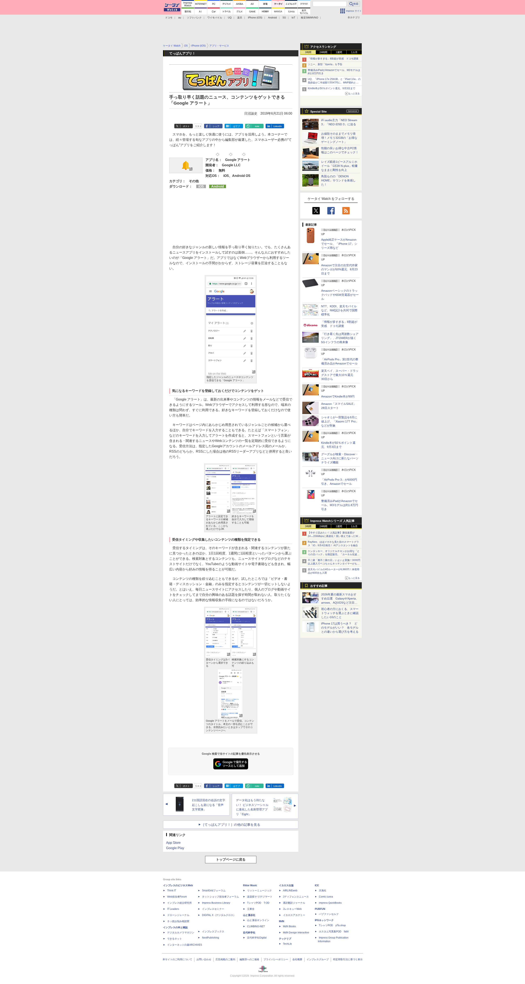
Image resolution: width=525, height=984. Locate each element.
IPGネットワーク (324, 920)
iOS (201, 186)
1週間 (339, 52)
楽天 (239, 17)
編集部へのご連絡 (249, 959)
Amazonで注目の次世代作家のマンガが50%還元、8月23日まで (339, 269)
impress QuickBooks (330, 902)
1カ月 (354, 52)
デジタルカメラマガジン (180, 932)
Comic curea (326, 896)
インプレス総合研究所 (179, 902)
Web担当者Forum (177, 896)
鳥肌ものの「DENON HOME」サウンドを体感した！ (338, 180)
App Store (173, 842)
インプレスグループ (318, 959)
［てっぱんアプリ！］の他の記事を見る (230, 824)
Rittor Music (250, 885)
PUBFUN (320, 909)
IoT (293, 17)
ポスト (186, 126)
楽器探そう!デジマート (259, 896)
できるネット (174, 938)
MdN (281, 921)
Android (272, 17)
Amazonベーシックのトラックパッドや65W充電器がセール (340, 294)
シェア (216, 126)
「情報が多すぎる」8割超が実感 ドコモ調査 (333, 58)
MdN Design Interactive (296, 932)
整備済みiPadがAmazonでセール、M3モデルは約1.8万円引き (339, 505)
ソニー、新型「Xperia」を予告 (325, 64)
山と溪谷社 (249, 915)
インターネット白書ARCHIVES (184, 944)
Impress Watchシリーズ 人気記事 (332, 520)
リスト (198, 126)
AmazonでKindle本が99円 (338, 396)
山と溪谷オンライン (258, 920)
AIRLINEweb (290, 890)
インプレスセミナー (213, 909)
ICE (317, 885)
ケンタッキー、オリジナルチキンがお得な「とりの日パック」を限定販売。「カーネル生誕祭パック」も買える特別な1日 (334, 555)
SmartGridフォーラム (214, 890)
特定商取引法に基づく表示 (348, 959)
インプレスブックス (213, 931)
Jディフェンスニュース (296, 896)
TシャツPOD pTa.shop (332, 925)
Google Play (175, 848)
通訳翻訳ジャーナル (294, 902)
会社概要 (297, 959)
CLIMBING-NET (256, 926)
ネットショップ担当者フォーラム (220, 896)
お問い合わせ (203, 959)
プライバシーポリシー (276, 959)
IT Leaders (173, 909)
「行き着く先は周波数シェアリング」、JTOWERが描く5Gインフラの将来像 (339, 338)
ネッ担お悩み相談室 (178, 921)
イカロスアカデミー (294, 915)
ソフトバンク (194, 17)
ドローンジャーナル (178, 915)
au (179, 17)
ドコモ (168, 17)
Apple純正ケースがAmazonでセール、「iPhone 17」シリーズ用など (339, 243)
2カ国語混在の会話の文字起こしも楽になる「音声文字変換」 (208, 805)
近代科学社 (249, 932)
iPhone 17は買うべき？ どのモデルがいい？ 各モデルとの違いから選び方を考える (339, 627)
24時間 (323, 52)
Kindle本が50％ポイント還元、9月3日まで (331, 88)
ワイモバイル (214, 17)
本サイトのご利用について (177, 959)
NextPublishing (210, 937)
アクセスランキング (323, 46)
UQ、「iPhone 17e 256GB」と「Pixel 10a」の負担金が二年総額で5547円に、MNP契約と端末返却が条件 (334, 83)
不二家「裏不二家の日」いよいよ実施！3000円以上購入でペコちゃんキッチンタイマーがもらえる (334, 564)
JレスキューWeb (292, 909)
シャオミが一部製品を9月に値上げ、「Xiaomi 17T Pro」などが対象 (339, 421)
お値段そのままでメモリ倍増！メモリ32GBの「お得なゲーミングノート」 (339, 137)
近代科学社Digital (257, 937)
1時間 (308, 52)
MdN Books (289, 926)
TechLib (287, 943)
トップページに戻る (230, 859)
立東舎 (251, 909)
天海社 (322, 890)
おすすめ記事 (319, 585)
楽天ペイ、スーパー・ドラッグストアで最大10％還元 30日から (339, 375)
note (257, 126)
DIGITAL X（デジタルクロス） (219, 915)
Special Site (318, 111)
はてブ (236, 126)
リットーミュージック (259, 890)
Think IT (171, 890)
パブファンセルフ (329, 914)
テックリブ (285, 938)
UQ (230, 17)
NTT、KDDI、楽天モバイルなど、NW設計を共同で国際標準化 (339, 310)
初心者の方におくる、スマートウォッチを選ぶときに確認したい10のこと (339, 613)
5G (284, 17)
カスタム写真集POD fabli (334, 931)
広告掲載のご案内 (225, 959)
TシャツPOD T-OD (258, 902)
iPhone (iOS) (255, 17)
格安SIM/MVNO (309, 17)
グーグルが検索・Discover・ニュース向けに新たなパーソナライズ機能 (339, 458)
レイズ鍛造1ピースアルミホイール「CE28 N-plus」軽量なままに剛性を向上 (339, 166)
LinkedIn (277, 126)
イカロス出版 (286, 885)
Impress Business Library (216, 902)
